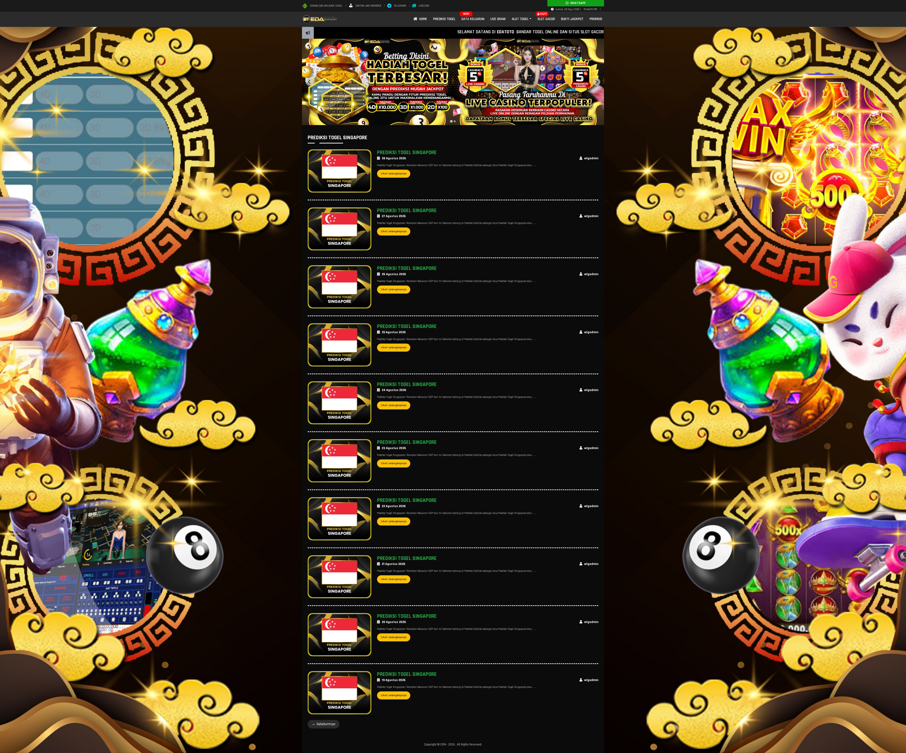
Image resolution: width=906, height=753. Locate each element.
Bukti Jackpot (572, 19)
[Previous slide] (309, 82)
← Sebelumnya (323, 724)
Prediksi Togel (444, 19)
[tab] (451, 121)
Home (422, 19)
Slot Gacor (546, 19)
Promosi (596, 19)
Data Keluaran (472, 19)
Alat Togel (520, 19)
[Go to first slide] (596, 82)
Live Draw (498, 19)
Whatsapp (577, 3)
